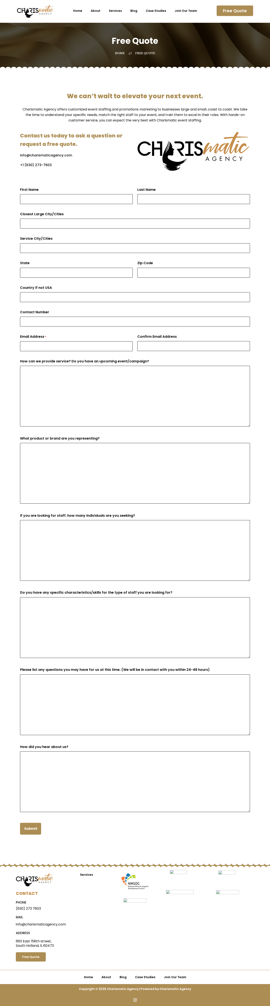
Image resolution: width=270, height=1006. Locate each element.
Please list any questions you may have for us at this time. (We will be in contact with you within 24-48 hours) (115, 669)
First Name (29, 189)
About (95, 11)
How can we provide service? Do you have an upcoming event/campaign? (84, 361)
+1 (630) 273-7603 (36, 165)
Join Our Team (186, 11)
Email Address (33, 336)
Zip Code (145, 263)
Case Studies (156, 11)
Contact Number (34, 312)
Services (115, 11)
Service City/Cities (36, 238)
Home (77, 11)
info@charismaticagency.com (46, 155)
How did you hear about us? (44, 746)
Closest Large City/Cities (42, 214)
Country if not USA (36, 287)
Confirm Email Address (157, 336)
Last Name (146, 189)
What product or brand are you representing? (60, 438)
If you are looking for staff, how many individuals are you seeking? (77, 515)
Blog (133, 11)
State (25, 263)
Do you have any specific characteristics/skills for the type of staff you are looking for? (96, 592)
